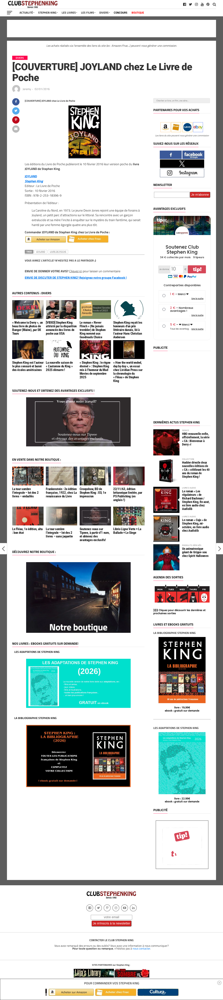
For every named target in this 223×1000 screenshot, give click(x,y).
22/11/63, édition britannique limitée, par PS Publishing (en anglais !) (127, 494)
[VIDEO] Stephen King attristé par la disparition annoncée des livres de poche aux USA (61, 328)
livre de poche (58, 251)
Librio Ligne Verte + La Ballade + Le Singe (127, 531)
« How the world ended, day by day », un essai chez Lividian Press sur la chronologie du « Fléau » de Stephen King (127, 372)
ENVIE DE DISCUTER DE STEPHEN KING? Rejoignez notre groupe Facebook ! (76, 277)
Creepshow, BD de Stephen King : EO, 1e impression (93, 492)
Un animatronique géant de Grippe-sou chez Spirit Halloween (195, 552)
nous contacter (141, 948)
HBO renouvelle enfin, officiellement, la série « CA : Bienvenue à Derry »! (195, 439)
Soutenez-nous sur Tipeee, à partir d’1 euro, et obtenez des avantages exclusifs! (95, 534)
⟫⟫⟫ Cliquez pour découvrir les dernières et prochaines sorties (179, 611)
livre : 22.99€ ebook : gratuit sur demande (182, 800)
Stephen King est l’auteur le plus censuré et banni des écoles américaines (27, 366)
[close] (219, 983)
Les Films (87, 12)
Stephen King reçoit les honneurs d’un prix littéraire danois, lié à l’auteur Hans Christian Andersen (127, 330)
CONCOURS (120, 12)
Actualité (26, 12)
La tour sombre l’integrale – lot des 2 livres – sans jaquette (59, 532)
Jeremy (27, 89)
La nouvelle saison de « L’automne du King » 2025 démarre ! (59, 366)
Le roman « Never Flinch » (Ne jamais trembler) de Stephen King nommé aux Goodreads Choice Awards (93, 332)
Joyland (40, 251)
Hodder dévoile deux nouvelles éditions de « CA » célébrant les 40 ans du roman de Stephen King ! (196, 469)
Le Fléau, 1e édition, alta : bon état (27, 531)
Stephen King (47, 12)
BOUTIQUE (138, 12)
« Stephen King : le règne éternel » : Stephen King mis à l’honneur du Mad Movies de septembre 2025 (95, 370)
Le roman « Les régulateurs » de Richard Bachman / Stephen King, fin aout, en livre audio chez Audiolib (196, 500)
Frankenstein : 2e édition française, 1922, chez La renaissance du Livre (61, 492)
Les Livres (69, 12)
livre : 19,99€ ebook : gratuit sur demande (182, 709)
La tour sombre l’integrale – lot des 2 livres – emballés (25, 492)
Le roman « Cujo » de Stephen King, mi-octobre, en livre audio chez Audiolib (195, 525)
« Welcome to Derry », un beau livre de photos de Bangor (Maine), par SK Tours (27, 328)
